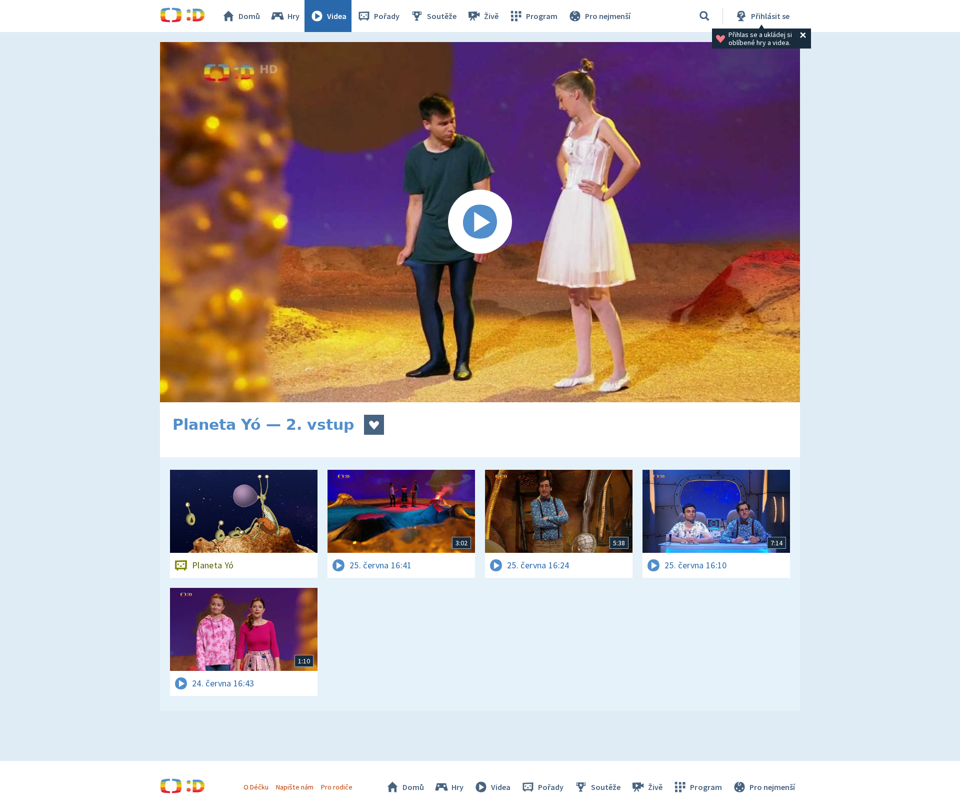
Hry (294, 16)
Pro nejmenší (607, 16)
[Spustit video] (480, 222)
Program (542, 16)
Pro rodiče (336, 786)
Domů (249, 16)
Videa (336, 16)
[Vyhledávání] (704, 16)
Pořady (387, 16)
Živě (491, 16)
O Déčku (256, 786)
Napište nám (294, 786)
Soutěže (441, 16)
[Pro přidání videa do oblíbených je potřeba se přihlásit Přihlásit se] (374, 425)
